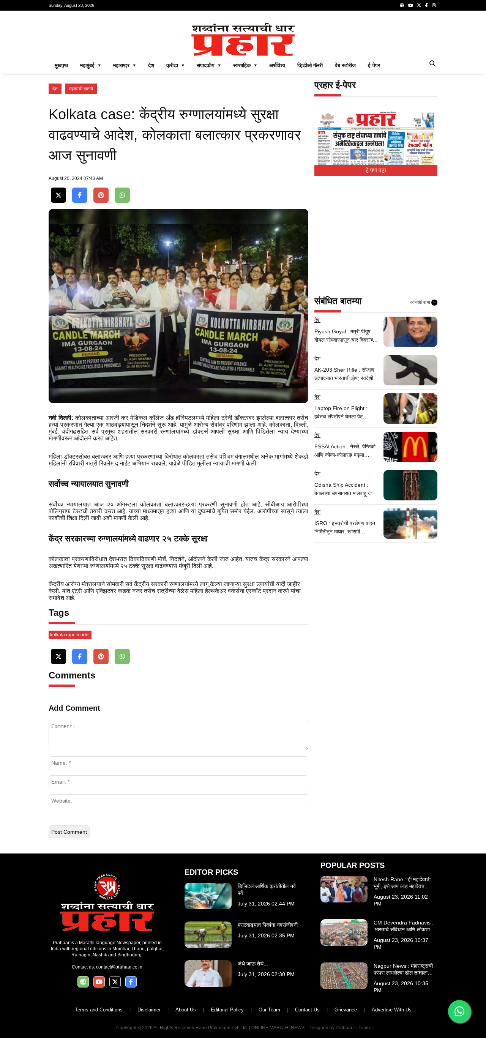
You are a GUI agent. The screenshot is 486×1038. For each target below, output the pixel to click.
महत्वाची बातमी (81, 88)
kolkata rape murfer (70, 634)
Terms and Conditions (99, 1010)
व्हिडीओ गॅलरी (310, 65)
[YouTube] (410, 5)
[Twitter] (419, 5)
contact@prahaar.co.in (119, 967)
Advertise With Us (392, 1010)
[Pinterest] (101, 195)
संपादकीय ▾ (209, 65)
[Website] (402, 5)
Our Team (269, 1010)
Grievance (346, 1010)
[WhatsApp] (122, 195)
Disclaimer (149, 1010)
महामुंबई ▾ (90, 65)
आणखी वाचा (423, 302)
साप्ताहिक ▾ (245, 65)
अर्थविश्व (277, 65)
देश (151, 65)
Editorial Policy (227, 1010)
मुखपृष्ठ (61, 65)
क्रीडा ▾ (175, 65)
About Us (185, 1010)
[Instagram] (434, 5)
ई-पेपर (374, 65)
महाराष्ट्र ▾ (124, 65)
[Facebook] (426, 5)
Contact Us (307, 1010)
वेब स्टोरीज (345, 65)
